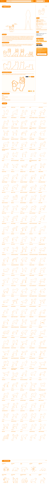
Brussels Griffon (22, 233)
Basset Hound (22, 160)
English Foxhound (22, 316)
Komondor (3, 431)
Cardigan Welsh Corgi (42, 244)
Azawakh (21, 149)
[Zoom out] (28, 91)
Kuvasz (21, 431)
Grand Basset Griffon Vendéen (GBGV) (14, 369)
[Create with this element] (22, 115)
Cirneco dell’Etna (22, 275)
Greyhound (3, 379)
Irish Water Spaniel (23, 400)
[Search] (32, 1)
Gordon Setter (4, 368)
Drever (40, 306)
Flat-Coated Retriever (23, 337)
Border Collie (40, 202)
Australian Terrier (13, 149)
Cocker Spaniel (41, 275)
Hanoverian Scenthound (23, 379)
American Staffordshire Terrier (32, 128)
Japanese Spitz (31, 410)
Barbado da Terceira (32, 149)
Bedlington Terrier (22, 171)
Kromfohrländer (13, 431)
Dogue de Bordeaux (23, 306)
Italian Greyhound (41, 400)
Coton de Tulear (13, 285)
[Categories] (47, 1)
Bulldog (40, 233)
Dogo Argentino (13, 306)
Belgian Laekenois (32, 171)
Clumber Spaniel (31, 275)
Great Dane (21, 368)
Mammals (38, 41)
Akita (30, 107)
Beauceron (12, 171)
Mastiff (30, 452)
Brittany (3, 233)
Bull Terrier (31, 233)
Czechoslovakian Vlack (42, 285)
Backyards (40, 45)
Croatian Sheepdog (23, 285)
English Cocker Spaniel (14, 316)
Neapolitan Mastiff (13, 473)
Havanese (40, 379)
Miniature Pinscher (13, 463)
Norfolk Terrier (41, 473)
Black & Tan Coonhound (23, 192)
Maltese (12, 452)
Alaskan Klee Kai (4, 117)
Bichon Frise (3, 192)
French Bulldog (31, 337)
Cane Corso (31, 244)
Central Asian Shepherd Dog (43, 254)
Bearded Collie (4, 171)
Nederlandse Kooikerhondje (24, 473)
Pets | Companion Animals (43, 41)
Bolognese (30, 202)
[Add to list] (3, 115)
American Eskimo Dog (42, 117)
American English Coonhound (33, 117)
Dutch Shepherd (4, 316)
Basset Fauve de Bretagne (15, 160)
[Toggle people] (32, 91)
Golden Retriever (41, 358)
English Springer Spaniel (42, 316)
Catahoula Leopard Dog (14, 254)
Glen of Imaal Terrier (32, 358)
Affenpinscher (4, 107)
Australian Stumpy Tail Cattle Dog (5, 150)
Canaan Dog (22, 244)
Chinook (3, 275)
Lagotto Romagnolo (41, 431)
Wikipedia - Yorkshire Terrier (40, 34)
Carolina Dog (4, 254)
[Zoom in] (29, 91)
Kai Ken (3, 421)
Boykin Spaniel (4, 223)
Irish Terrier (12, 400)
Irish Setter (3, 400)
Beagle (40, 160)
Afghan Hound (13, 107)
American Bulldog (22, 117)
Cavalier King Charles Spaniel (33, 254)
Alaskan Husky (41, 107)
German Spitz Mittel (5, 358)
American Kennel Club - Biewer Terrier (41, 33)
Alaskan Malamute (13, 117)
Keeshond (21, 421)
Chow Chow (13, 275)
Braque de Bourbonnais (23, 223)
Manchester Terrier (23, 452)
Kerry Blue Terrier (31, 421)
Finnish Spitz (13, 337)
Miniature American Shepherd (41, 452)
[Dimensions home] (2, 1)
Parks (37, 45)
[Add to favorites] (2, 115)
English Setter (31, 316)
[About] (46, 1)
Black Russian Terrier (32, 192)
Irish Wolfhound (31, 400)
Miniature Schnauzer (32, 463)
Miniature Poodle (22, 463)
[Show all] (31, 91)
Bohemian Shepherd (23, 202)
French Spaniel (41, 337)
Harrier (30, 379)
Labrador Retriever (32, 431)
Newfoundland (31, 473)
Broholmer (12, 233)
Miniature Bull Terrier (5, 463)
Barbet (40, 149)
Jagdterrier (12, 410)
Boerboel (12, 202)
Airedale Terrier (22, 107)
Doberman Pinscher (4, 306)
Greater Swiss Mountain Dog (43, 368)
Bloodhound (40, 192)
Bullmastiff (3, 244)
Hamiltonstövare (13, 379)
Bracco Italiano (13, 223)
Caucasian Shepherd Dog (23, 254)
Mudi (2, 473)
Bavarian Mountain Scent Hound (33, 161)
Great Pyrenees (31, 368)
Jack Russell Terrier (5, 410)
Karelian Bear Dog (13, 421)
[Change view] (33, 91)
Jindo (39, 410)
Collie (3, 285)
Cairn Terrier (13, 244)
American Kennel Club (39, 35)
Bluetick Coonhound (5, 202)
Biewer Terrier (13, 192)
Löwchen (3, 452)
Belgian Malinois (41, 171)
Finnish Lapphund (4, 337)
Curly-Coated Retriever (32, 285)
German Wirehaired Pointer (15, 358)
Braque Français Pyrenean (33, 223)
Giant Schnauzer (22, 358)
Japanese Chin (22, 410)
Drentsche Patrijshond (32, 306)
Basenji (3, 160)
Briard (39, 223)
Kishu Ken (40, 421)
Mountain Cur (40, 463)
